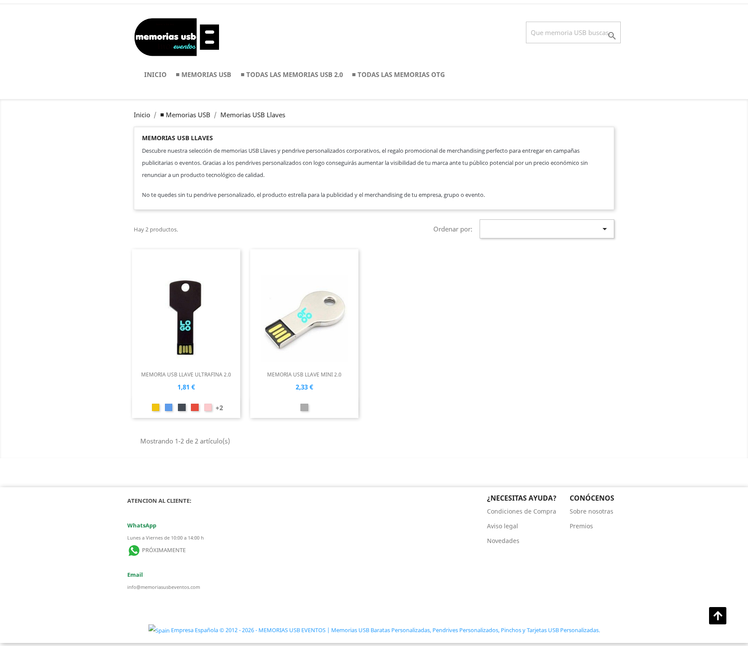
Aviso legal (502, 526)
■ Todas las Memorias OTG (398, 74)
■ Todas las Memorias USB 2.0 (292, 74)
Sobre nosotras (591, 511)
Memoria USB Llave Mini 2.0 (304, 374)
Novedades (503, 541)
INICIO (155, 74)
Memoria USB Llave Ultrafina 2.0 (186, 374)
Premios (581, 526)
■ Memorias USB (203, 74)
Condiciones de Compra (521, 511)
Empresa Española (194, 630)
